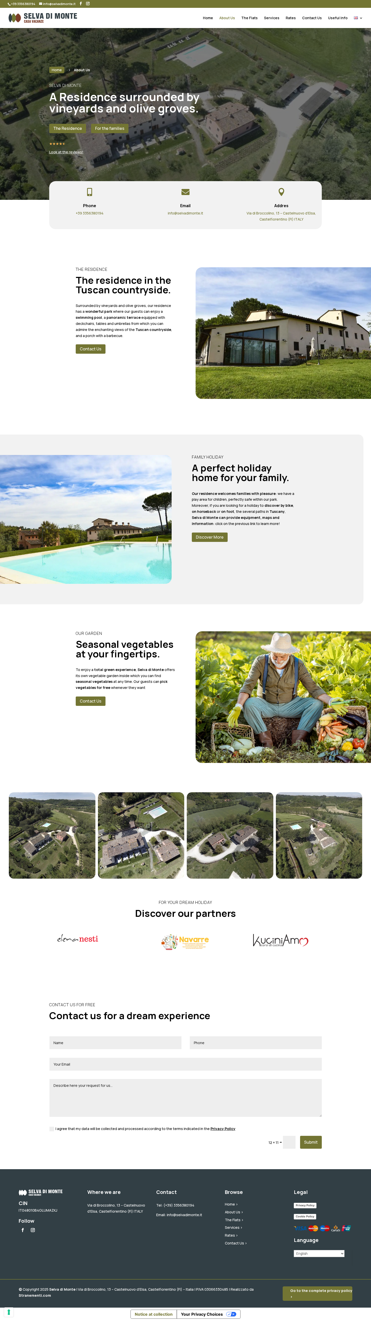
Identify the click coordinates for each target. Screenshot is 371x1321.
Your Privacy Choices (202, 1314)
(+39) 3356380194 (179, 1205)
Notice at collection (154, 1314)
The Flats (249, 18)
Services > (234, 1227)
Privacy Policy (222, 1128)
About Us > (234, 1212)
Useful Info (338, 18)
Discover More (210, 537)
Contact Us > (236, 1243)
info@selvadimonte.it (185, 213)
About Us (227, 18)
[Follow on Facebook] (23, 1230)
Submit (311, 1142)
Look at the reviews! (66, 152)
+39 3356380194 (89, 213)
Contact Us (312, 18)
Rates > (231, 1235)
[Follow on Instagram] (33, 1230)
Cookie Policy (305, 1216)
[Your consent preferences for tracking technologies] (9, 1312)
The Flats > (234, 1219)
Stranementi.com (35, 1295)
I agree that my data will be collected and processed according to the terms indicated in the (145, 1128)
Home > (231, 1204)
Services (271, 18)
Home (208, 18)
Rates (291, 18)
